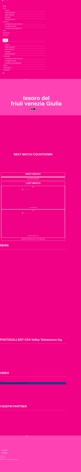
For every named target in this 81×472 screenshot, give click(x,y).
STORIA (7, 10)
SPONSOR (5, 35)
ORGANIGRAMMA (10, 19)
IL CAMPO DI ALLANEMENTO (13, 28)
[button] (23, 38)
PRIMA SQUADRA (10, 12)
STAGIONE (5, 21)
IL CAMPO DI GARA (10, 26)
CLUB (4, 8)
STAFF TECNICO (9, 15)
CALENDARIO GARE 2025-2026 (14, 24)
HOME (5, 40)
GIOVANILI (8, 17)
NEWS (5, 65)
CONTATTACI (7, 67)
